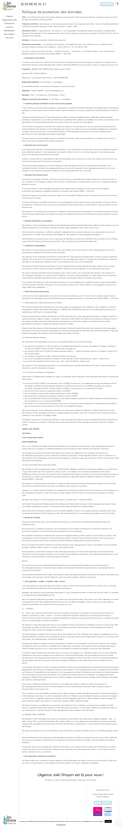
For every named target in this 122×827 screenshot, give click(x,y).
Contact (97, 803)
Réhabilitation (9, 31)
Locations (9, 27)
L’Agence (9, 16)
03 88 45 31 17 (35, 4)
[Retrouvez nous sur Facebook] (117, 3)
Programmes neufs (9, 20)
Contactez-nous (107, 4)
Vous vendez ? (9, 34)
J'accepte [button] (108, 821)
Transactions (9, 23)
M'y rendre (106, 803)
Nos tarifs (9, 38)
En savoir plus (61, 825)
